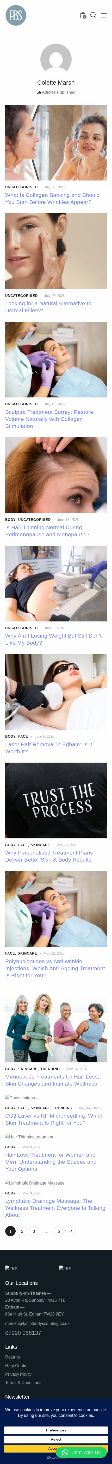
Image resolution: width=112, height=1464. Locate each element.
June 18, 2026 (68, 520)
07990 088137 (23, 1333)
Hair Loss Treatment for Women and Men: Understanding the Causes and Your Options (51, 1162)
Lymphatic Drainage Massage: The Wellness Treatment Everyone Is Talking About (55, 1208)
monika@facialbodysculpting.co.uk (37, 1323)
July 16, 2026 (54, 404)
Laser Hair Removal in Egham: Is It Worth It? (48, 747)
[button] (81, 1452)
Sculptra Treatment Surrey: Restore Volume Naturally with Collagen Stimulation (49, 419)
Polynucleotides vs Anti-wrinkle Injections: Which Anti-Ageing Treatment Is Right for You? (55, 968)
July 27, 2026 (54, 296)
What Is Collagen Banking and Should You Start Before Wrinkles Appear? (52, 198)
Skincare (40, 845)
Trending (50, 1069)
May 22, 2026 (67, 845)
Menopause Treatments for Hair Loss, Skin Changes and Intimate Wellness (52, 1080)
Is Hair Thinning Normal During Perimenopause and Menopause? (47, 530)
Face (23, 736)
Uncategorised (21, 187)
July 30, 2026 (54, 187)
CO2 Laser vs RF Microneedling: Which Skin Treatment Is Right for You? (54, 1119)
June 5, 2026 (54, 628)
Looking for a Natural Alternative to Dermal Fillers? (48, 306)
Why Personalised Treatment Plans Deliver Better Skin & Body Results (49, 856)
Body (10, 520)
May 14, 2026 (76, 1069)
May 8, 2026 (31, 1147)
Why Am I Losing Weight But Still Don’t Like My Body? (53, 639)
